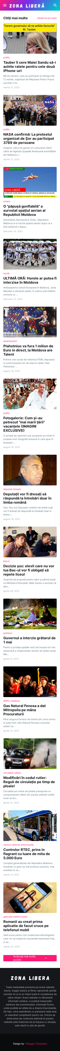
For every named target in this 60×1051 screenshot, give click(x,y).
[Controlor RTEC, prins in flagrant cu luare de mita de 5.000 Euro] (30, 825)
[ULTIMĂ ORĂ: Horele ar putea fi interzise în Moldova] (30, 254)
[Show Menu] (4, 5)
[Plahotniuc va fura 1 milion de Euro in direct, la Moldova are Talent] (30, 322)
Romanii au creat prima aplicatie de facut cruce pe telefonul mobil (26, 926)
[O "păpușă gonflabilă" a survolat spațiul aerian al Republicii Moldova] (30, 182)
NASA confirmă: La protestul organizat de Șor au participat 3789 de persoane (28, 138)
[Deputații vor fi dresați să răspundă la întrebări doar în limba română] (30, 470)
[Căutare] (55, 5)
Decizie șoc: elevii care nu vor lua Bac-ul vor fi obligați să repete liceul (28, 570)
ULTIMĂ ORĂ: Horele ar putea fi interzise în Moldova (30, 280)
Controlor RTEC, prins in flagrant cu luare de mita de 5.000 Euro (26, 854)
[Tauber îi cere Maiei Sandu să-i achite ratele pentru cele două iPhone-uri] (30, 38)
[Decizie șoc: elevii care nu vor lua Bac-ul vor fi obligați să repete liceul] (30, 542)
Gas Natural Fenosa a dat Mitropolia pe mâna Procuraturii (24, 710)
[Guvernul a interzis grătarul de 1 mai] (30, 614)
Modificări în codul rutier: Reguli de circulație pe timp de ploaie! (29, 782)
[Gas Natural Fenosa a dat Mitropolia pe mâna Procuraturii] (30, 681)
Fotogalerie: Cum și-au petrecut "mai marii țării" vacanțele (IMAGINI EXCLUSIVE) (24, 424)
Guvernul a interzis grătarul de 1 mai (29, 640)
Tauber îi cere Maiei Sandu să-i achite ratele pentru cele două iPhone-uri (29, 66)
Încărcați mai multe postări (24, 958)
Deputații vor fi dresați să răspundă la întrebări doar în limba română (27, 498)
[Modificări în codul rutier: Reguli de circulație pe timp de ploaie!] (30, 753)
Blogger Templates (36, 1043)
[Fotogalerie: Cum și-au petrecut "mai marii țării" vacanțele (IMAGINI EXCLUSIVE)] (30, 394)
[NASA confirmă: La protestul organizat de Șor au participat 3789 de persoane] (30, 110)
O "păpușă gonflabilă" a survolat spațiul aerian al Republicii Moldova (24, 210)
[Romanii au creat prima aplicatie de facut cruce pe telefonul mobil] (30, 897)
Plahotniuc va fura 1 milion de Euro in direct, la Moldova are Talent (28, 350)
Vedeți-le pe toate (47, 18)
